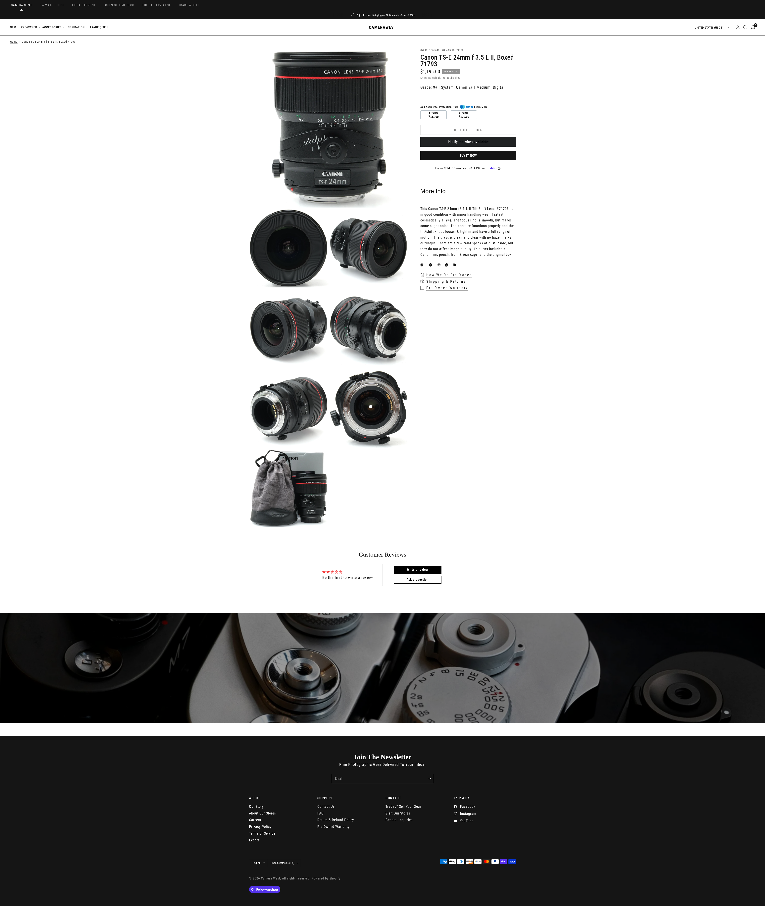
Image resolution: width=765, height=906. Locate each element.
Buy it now (468, 155)
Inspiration (75, 27)
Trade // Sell (99, 27)
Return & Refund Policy (335, 820)
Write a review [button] (417, 570)
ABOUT (254, 798)
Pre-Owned (29, 27)
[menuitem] (15, 27)
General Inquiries (399, 820)
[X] (431, 265)
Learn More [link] (480, 106)
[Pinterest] (439, 265)
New (13, 27)
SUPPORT (325, 798)
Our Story (256, 806)
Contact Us (326, 806)
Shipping (426, 78)
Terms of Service (262, 833)
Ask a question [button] (418, 579)
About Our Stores (262, 813)
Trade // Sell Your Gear (403, 806)
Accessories (52, 27)
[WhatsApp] (447, 265)
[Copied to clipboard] (455, 265)
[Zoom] (400, 56)
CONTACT (393, 798)
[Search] (745, 27)
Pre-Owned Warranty (333, 826)
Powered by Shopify (326, 878)
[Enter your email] (429, 778)
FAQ (320, 813)
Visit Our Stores (397, 813)
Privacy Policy (260, 826)
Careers (255, 820)
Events (254, 840)
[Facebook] (422, 265)
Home (14, 41)
